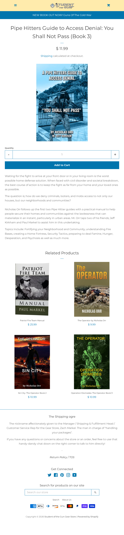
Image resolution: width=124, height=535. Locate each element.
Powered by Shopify (88, 516)
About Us (66, 500)
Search (56, 500)
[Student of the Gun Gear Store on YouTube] (74, 475)
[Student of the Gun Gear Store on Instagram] (68, 475)
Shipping (46, 55)
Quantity (9, 148)
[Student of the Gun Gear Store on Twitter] (50, 475)
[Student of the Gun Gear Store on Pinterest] (62, 475)
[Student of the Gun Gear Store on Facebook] (56, 475)
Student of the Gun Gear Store (60, 516)
